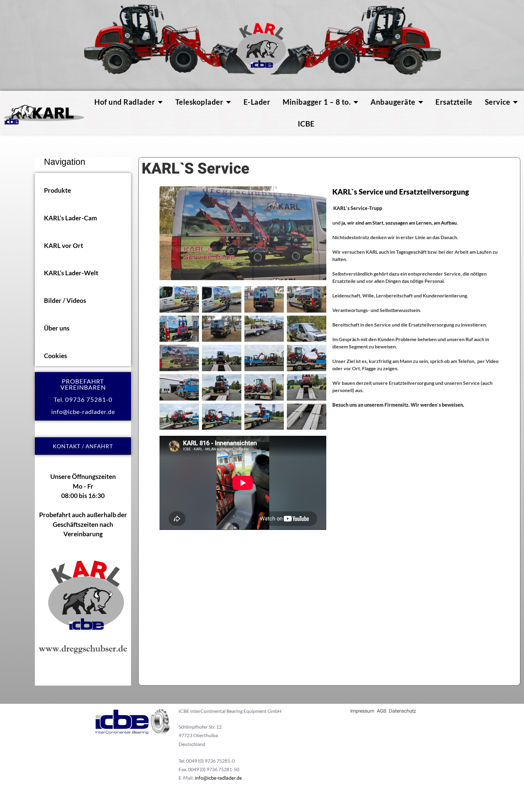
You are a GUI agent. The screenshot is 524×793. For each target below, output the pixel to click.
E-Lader (257, 101)
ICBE (306, 123)
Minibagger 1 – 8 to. (317, 101)
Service (497, 101)
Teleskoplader (199, 101)
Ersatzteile (453, 101)
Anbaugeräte (393, 101)
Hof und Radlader (124, 101)
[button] (83, 190)
